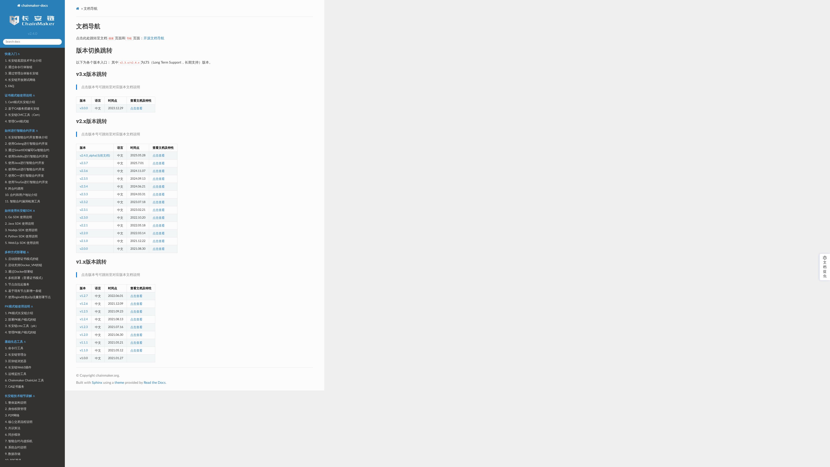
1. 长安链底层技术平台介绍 (23, 60)
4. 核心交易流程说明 (18, 422)
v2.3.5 (84, 178)
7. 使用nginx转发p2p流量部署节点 (28, 297)
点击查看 (136, 108)
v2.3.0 (84, 217)
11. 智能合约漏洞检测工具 (22, 201)
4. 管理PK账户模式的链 (20, 332)
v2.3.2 (84, 202)
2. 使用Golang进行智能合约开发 (26, 143)
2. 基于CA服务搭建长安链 (22, 108)
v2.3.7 (84, 163)
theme (119, 382)
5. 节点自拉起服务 (17, 284)
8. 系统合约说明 (15, 447)
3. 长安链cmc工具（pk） (21, 326)
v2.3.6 (84, 171)
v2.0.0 (84, 248)
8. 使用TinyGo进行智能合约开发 (26, 182)
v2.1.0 (84, 241)
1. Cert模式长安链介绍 (20, 102)
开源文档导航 (154, 38)
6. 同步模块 (12, 434)
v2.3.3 (84, 194)
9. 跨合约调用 (14, 188)
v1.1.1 (84, 342)
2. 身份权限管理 (15, 409)
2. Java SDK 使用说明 (19, 223)
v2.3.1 (84, 209)
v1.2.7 (84, 295)
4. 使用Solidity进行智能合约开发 (26, 156)
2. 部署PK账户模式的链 (20, 319)
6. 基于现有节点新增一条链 (23, 291)
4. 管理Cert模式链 (17, 121)
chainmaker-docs (34, 5)
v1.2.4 (84, 319)
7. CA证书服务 (14, 386)
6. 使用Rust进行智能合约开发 (25, 169)
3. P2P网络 (12, 415)
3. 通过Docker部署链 (19, 271)
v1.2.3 (84, 327)
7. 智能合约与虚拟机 (18, 441)
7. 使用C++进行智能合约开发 (24, 175)
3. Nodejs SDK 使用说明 (21, 230)
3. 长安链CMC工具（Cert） (23, 115)
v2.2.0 (84, 233)
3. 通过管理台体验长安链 (21, 73)
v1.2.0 (84, 334)
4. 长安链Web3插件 (18, 367)
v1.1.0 (84, 350)
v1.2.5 (84, 311)
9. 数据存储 (12, 454)
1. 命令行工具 (14, 348)
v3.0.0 (84, 108)
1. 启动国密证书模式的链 (21, 259)
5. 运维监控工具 (15, 374)
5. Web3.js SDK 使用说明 (22, 243)
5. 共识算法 (12, 428)
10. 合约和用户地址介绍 (21, 195)
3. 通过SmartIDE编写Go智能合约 (27, 150)
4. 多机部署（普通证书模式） (25, 278)
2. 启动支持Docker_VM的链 (23, 265)
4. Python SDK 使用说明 (21, 236)
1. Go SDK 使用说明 (18, 217)
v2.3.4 (84, 186)
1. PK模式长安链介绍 (19, 313)
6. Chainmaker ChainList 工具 (24, 380)
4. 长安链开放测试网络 (20, 80)
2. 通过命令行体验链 (18, 67)
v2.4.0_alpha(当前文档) (95, 155)
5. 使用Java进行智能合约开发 (24, 163)
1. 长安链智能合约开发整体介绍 (26, 137)
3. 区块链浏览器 (15, 361)
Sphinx (97, 382)
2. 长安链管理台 (15, 354)
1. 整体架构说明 (15, 402)
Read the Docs (155, 382)
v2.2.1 (84, 225)
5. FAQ (9, 86)
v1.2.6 (84, 303)
